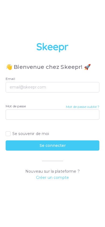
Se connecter (53, 145)
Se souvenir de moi (30, 133)
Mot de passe (16, 106)
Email (10, 79)
